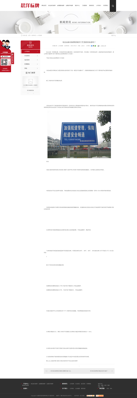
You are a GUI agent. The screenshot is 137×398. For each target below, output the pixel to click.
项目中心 (77, 5)
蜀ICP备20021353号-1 (66, 395)
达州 (99, 387)
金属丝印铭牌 (69, 5)
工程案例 (84, 5)
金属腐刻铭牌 (60, 5)
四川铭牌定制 (30, 90)
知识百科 (83, 383)
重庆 (109, 385)
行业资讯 (77, 383)
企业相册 (77, 388)
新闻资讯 (91, 5)
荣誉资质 (83, 388)
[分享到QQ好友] (93, 45)
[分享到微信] (95, 45)
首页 (29, 35)
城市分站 (100, 383)
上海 (102, 387)
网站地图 (101, 388)
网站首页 (44, 5)
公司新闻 (39, 35)
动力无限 (82, 395)
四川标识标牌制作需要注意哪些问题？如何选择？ (62, 371)
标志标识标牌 (51, 5)
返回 (112, 35)
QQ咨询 (6, 56)
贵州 (105, 385)
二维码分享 (103, 46)
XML (111, 388)
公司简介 (98, 5)
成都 (102, 385)
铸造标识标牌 (25, 385)
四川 (99, 385)
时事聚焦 (89, 383)
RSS (108, 388)
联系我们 (105, 5)
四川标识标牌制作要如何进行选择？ (99, 371)
